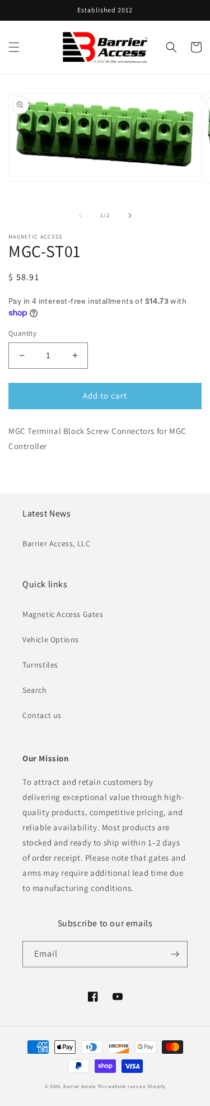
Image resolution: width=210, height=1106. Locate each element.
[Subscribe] (174, 954)
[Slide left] (80, 215)
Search (34, 690)
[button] (14, 47)
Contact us (42, 715)
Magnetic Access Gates (63, 614)
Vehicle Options (50, 639)
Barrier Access (79, 1086)
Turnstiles (40, 665)
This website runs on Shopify (131, 1086)
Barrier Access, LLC (56, 543)
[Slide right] (130, 215)
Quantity (22, 333)
